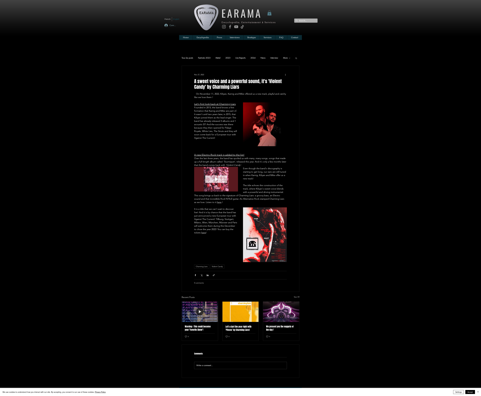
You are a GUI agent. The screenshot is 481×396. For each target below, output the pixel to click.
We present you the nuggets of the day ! (280, 328)
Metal (218, 58)
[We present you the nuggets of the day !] (281, 312)
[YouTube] (236, 26)
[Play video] (216, 179)
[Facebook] (230, 26)
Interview (274, 58)
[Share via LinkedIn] (207, 275)
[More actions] (285, 74)
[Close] (477, 392)
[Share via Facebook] (195, 275)
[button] (269, 13)
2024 (253, 58)
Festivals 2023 (204, 58)
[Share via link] (214, 275)
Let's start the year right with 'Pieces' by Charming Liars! (238, 328)
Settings (458, 392)
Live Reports (240, 58)
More (285, 58)
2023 (227, 58)
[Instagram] (223, 26)
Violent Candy (217, 266)
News (263, 58)
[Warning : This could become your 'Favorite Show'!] (200, 312)
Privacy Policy (100, 392)
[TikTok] (242, 26)
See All (296, 297)
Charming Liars (202, 266)
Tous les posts (187, 58)
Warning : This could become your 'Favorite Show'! (198, 328)
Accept (470, 392)
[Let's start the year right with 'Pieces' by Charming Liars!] (240, 312)
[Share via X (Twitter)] (201, 275)
